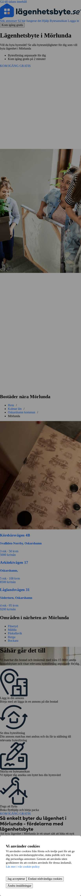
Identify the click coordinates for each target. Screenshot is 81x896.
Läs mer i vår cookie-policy (23, 866)
